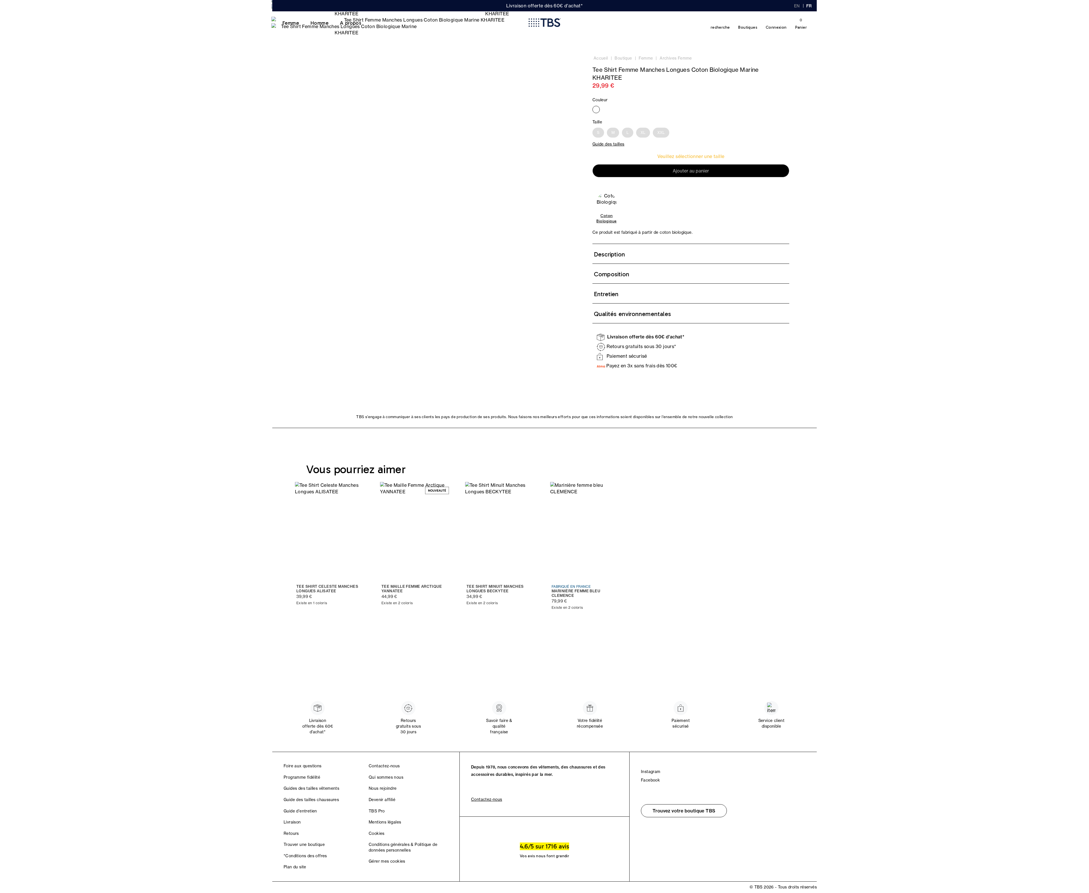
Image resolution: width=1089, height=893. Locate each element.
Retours (291, 833)
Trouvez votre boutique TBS (684, 811)
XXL (661, 132)
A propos (350, 23)
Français (809, 6)
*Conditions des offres (305, 855)
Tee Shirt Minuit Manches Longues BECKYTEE (495, 588)
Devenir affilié (382, 799)
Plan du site (295, 866)
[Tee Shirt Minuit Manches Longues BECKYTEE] (502, 531)
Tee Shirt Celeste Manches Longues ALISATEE (327, 588)
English (797, 6)
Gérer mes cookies (387, 861)
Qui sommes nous (386, 777)
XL (643, 132)
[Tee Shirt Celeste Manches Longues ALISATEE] (332, 531)
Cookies (377, 833)
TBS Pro (377, 811)
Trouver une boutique (304, 844)
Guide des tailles (608, 144)
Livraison (292, 822)
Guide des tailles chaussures (311, 799)
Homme (319, 23)
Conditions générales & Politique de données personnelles (403, 847)
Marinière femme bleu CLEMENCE (576, 593)
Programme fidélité (302, 777)
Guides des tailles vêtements (311, 788)
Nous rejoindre (383, 788)
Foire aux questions (303, 765)
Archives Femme (676, 58)
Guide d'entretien (300, 811)
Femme (290, 23)
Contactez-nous (384, 765)
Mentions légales (385, 822)
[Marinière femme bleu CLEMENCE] (587, 531)
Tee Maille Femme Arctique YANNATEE (411, 588)
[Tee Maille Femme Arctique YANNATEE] (417, 531)
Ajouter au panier (691, 171)
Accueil (601, 58)
